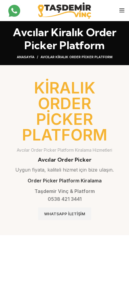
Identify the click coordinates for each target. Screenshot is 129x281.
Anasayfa (25, 57)
